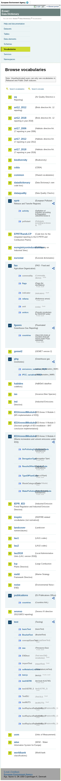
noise (17, 585)
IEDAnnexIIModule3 (24, 422)
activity (25, 211)
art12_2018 (20, 118)
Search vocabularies (17, 89)
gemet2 (18, 351)
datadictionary (22, 182)
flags (24, 283)
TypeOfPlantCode (28, 476)
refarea (25, 299)
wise (16, 742)
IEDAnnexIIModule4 (24, 436)
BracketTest (27, 635)
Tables (6, 34)
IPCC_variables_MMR (28, 375)
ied (15, 401)
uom (16, 734)
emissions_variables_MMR (28, 369)
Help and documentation (14, 24)
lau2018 (18, 553)
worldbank (20, 752)
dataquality (20, 193)
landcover (19, 527)
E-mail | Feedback (11, 772)
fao (16, 265)
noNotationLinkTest (28, 669)
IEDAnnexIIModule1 (24, 412)
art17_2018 (20, 149)
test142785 (27, 681)
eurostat (18, 258)
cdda (17, 167)
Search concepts (38, 89)
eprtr (16, 200)
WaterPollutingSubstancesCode (28, 491)
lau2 (16, 545)
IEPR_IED (19, 503)
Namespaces (9, 59)
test (16, 622)
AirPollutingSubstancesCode (28, 449)
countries (26, 335)
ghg (16, 359)
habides (18, 383)
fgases (18, 325)
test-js (25, 675)
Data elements (10, 39)
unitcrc (25, 312)
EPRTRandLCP (23, 234)
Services (7, 54)
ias (15, 394)
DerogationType (28, 459)
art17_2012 (20, 139)
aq (15, 97)
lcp (15, 564)
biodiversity (20, 160)
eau (23, 648)
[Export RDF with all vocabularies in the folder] (53, 204)
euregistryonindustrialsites (24, 247)
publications (21, 595)
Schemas (8, 44)
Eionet (15, 18)
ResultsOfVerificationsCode (28, 466)
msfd (17, 574)
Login (38, 6)
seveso (18, 611)
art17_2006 (20, 128)
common (19, 175)
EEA (15, 2)
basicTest (26, 629)
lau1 (16, 538)
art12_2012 (20, 107)
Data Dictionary (25, 18)
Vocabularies (10, 49)
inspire (18, 517)
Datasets (8, 29)
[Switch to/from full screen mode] (43, 6)
